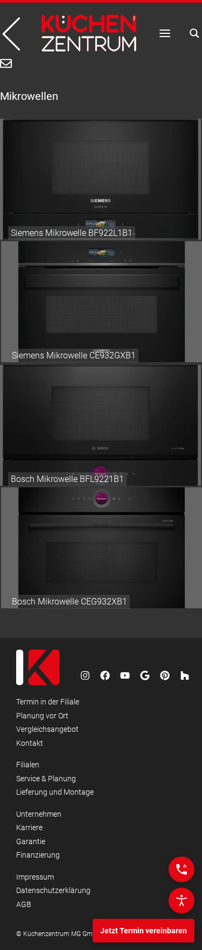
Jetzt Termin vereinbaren (143, 930)
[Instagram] (85, 675)
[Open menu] (165, 33)
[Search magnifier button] (191, 33)
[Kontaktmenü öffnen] (181, 869)
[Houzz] (185, 675)
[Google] (145, 675)
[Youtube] (125, 675)
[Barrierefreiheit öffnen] (181, 900)
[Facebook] (105, 675)
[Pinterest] (165, 675)
